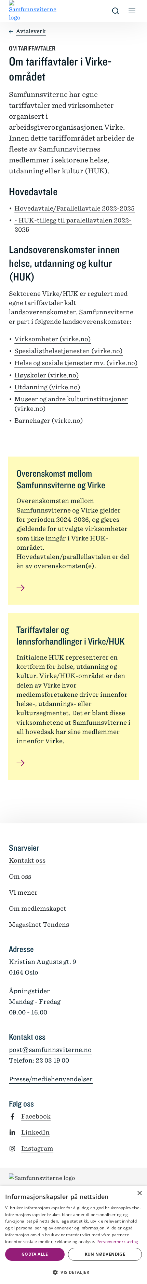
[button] (73, 1272)
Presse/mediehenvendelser (51, 1079)
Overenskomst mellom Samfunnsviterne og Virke (60, 479)
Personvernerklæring (117, 1241)
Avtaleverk (31, 31)
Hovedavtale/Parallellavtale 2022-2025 (74, 208)
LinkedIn (35, 1132)
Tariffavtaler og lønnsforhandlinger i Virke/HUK (70, 635)
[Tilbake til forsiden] (14, 11)
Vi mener (23, 892)
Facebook (36, 1116)
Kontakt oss (27, 860)
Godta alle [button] (35, 1254)
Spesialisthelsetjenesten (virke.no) (68, 351)
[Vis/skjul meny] (132, 11)
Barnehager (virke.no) (48, 420)
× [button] (139, 1193)
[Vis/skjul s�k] (115, 11)
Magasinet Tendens (39, 924)
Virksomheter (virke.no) (52, 339)
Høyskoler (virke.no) (46, 375)
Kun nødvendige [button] (105, 1254)
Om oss (20, 876)
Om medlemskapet (37, 908)
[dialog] (73, 1235)
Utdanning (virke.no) (47, 387)
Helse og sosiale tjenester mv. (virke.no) (76, 362)
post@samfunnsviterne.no (50, 1049)
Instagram (37, 1148)
